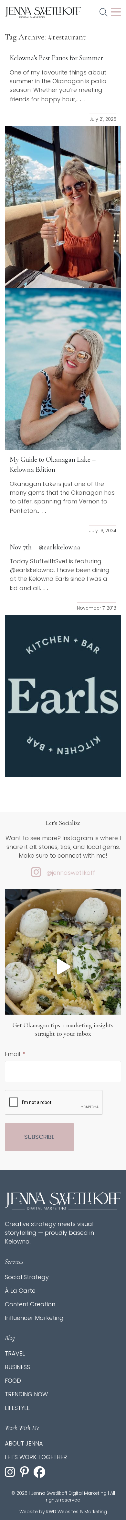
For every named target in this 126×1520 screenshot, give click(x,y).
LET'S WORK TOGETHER (36, 1457)
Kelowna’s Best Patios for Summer (56, 58)
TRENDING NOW (26, 1394)
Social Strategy (27, 1277)
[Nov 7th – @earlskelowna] (63, 696)
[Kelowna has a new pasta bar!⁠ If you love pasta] (63, 966)
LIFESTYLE (17, 1408)
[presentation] (54, 1102)
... (81, 99)
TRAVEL (15, 1353)
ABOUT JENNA (24, 1443)
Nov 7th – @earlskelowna (45, 547)
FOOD (13, 1381)
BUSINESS (17, 1367)
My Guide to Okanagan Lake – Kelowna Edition (53, 464)
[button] (104, 12)
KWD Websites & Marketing (76, 1511)
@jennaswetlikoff (70, 873)
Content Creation (30, 1304)
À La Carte (20, 1291)
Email (15, 1054)
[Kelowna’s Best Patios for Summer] (63, 207)
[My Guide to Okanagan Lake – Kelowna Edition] (63, 369)
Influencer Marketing (34, 1318)
